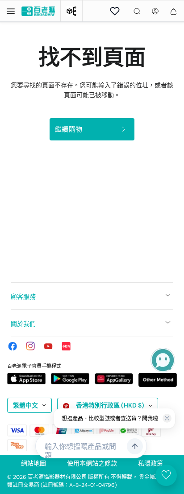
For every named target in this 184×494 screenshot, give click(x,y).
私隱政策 (150, 463)
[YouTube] (48, 346)
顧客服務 (23, 296)
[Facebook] (12, 346)
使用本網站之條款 (92, 463)
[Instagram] (30, 346)
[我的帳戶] (155, 11)
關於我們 (23, 324)
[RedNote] (66, 346)
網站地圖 (33, 463)
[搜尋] (137, 11)
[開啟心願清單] (114, 11)
